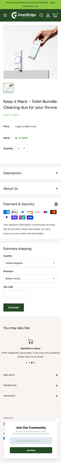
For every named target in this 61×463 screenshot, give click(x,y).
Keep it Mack (11, 115)
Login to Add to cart (25, 126)
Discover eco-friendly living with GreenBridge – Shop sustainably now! (30, 4)
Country (7, 255)
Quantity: (8, 148)
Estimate (13, 307)
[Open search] (41, 15)
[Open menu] (5, 15)
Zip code (8, 286)
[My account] (48, 15)
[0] (55, 15)
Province (8, 271)
